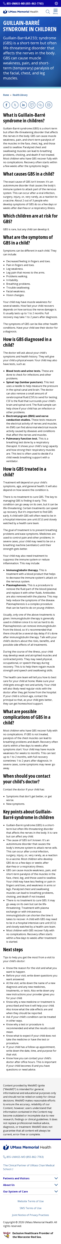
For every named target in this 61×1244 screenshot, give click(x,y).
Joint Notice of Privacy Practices (30, 1215)
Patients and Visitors (16, 1178)
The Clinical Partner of (28, 1167)
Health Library (20, 95)
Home (6, 95)
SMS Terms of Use (30, 1208)
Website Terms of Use (31, 1201)
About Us (9, 1185)
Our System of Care (15, 1191)
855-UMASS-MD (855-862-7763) (25, 3)
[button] (56, 1178)
